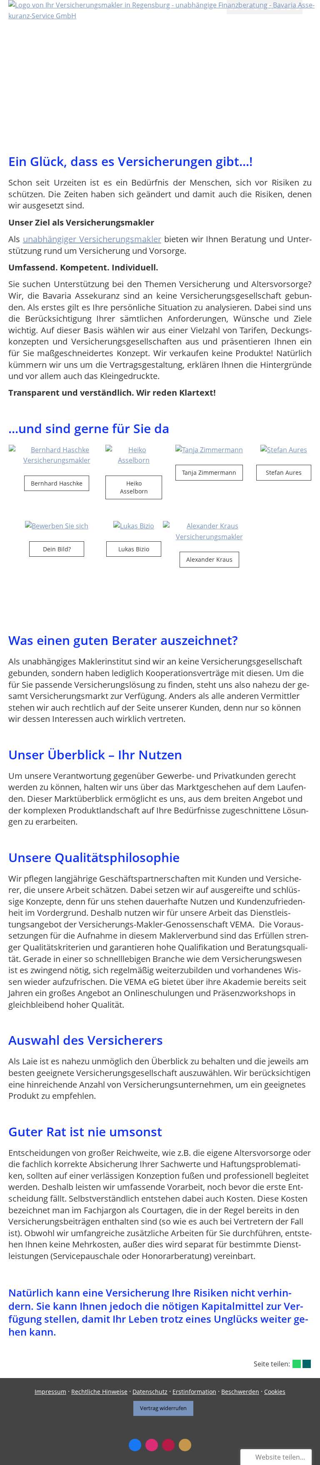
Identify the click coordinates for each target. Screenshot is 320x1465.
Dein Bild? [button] (57, 549)
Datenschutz (150, 1392)
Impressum (50, 1392)
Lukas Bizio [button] (133, 549)
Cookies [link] (274, 1392)
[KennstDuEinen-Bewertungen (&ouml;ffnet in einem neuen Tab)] (185, 1445)
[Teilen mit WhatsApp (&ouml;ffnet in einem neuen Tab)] (296, 1364)
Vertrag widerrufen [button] (163, 1408)
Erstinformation (194, 1392)
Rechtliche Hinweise (99, 1392)
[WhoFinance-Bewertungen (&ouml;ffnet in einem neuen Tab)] (168, 1445)
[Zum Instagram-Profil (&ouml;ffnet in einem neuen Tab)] (151, 1445)
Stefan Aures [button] (284, 472)
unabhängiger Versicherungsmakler (92, 239)
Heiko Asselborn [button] (134, 487)
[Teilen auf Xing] (306, 1364)
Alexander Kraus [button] (209, 559)
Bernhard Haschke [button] (56, 483)
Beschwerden (240, 1392)
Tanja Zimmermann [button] (209, 472)
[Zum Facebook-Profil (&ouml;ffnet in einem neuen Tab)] (135, 1445)
